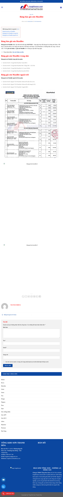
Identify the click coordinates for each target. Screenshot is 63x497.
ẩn (18, 29)
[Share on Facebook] (26, 296)
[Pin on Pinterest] (34, 296)
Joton (2, 392)
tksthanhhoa (37, 21)
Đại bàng (3, 431)
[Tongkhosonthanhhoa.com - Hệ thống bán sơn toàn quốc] (31, 7)
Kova (2, 383)
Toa (2, 395)
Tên (4, 340)
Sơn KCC (4, 418)
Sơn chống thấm (5, 412)
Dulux (3, 379)
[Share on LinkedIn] (40, 296)
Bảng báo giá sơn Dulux (10, 314)
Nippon (3, 402)
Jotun (2, 389)
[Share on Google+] (37, 296)
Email (5, 347)
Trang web (5, 354)
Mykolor (3, 424)
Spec (2, 408)
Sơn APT (3, 415)
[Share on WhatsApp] (23, 296)
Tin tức (31, 14)
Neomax (3, 428)
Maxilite (3, 386)
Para (2, 405)
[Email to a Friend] (31, 296)
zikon (2, 421)
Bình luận (5, 327)
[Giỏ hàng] (61, 7)
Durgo (3, 399)
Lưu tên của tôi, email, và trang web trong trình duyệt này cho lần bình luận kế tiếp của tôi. (27, 361)
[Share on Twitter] (28, 296)
